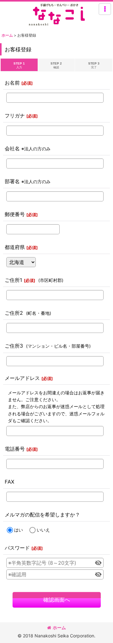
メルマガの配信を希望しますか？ (42, 514)
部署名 (12, 181)
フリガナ (15, 115)
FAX (9, 482)
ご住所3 (14, 346)
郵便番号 (15, 214)
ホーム (59, 627)
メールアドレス (22, 378)
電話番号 (15, 449)
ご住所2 (14, 313)
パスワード (17, 548)
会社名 (12, 148)
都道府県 (15, 247)
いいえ (43, 529)
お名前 (12, 83)
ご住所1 (13, 280)
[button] (105, 9)
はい (18, 529)
